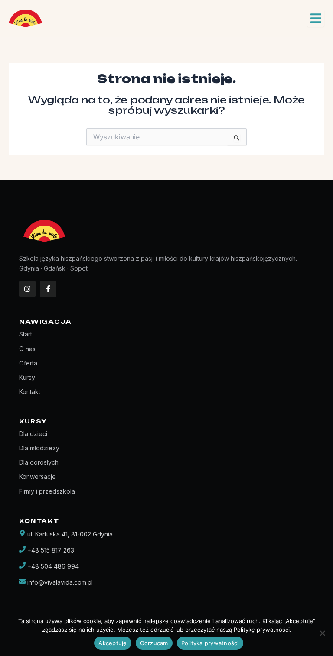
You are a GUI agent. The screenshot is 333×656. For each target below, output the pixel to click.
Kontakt (29, 391)
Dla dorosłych (39, 462)
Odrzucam (154, 643)
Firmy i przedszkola (47, 491)
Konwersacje (37, 476)
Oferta (28, 363)
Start (25, 334)
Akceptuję (112, 643)
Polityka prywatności (210, 643)
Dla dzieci (33, 433)
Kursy (27, 377)
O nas (27, 348)
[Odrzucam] (322, 633)
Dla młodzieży (39, 448)
